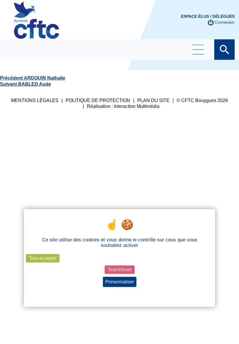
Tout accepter (43, 258)
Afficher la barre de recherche (224, 49)
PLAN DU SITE (153, 100)
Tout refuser (120, 269)
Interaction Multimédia (136, 106)
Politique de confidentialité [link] (120, 292)
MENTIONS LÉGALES (35, 100)
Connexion (225, 22)
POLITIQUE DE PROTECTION (98, 100)
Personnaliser (119, 281)
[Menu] (198, 50)
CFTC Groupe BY (36, 24)
